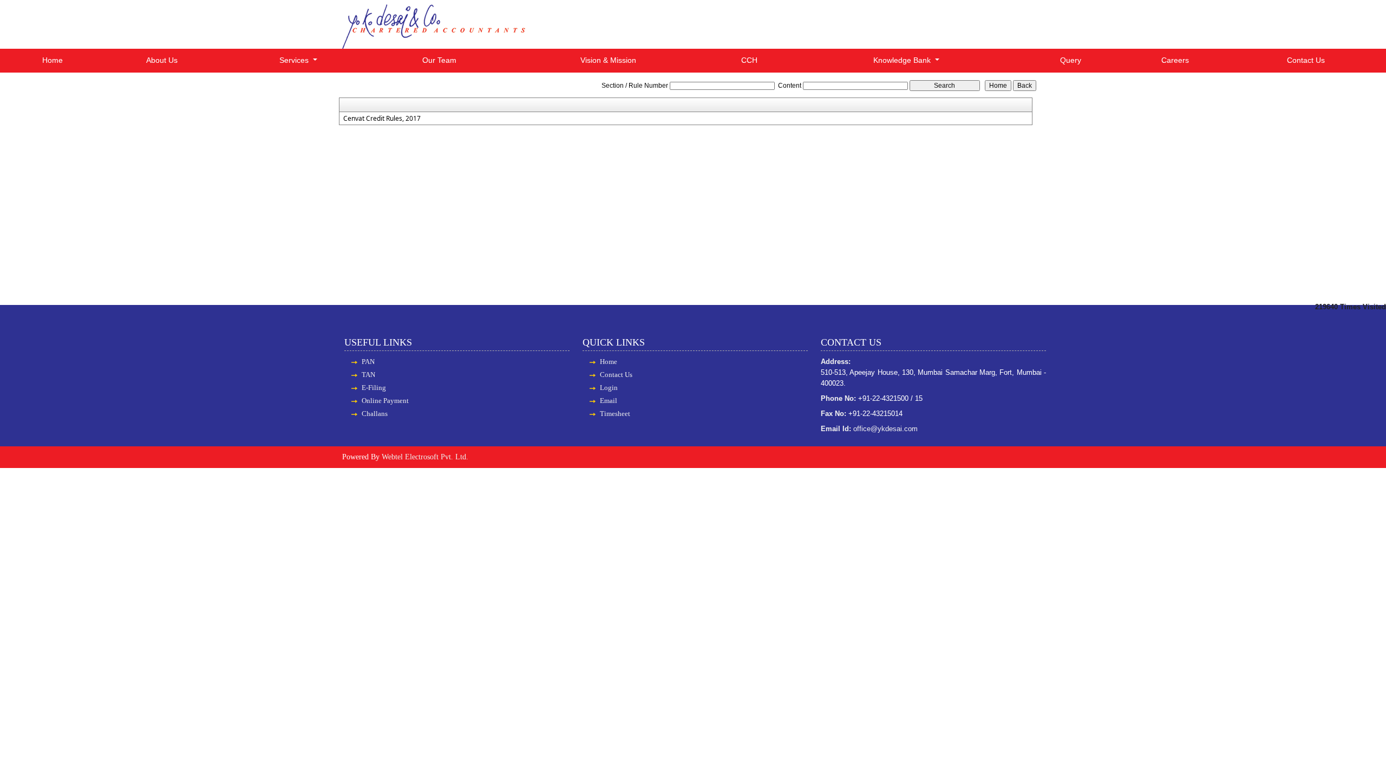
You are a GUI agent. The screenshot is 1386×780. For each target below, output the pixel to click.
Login (609, 388)
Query (1070, 60)
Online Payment (385, 400)
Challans (375, 414)
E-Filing (374, 388)
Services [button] (295, 60)
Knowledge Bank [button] (903, 60)
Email (608, 400)
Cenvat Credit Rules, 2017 (382, 118)
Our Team (439, 60)
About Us (162, 60)
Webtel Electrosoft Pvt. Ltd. (425, 457)
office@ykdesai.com (885, 429)
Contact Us (1306, 60)
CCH (749, 60)
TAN (368, 374)
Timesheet (615, 414)
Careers (1175, 60)
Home (52, 60)
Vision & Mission (608, 60)
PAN (368, 362)
